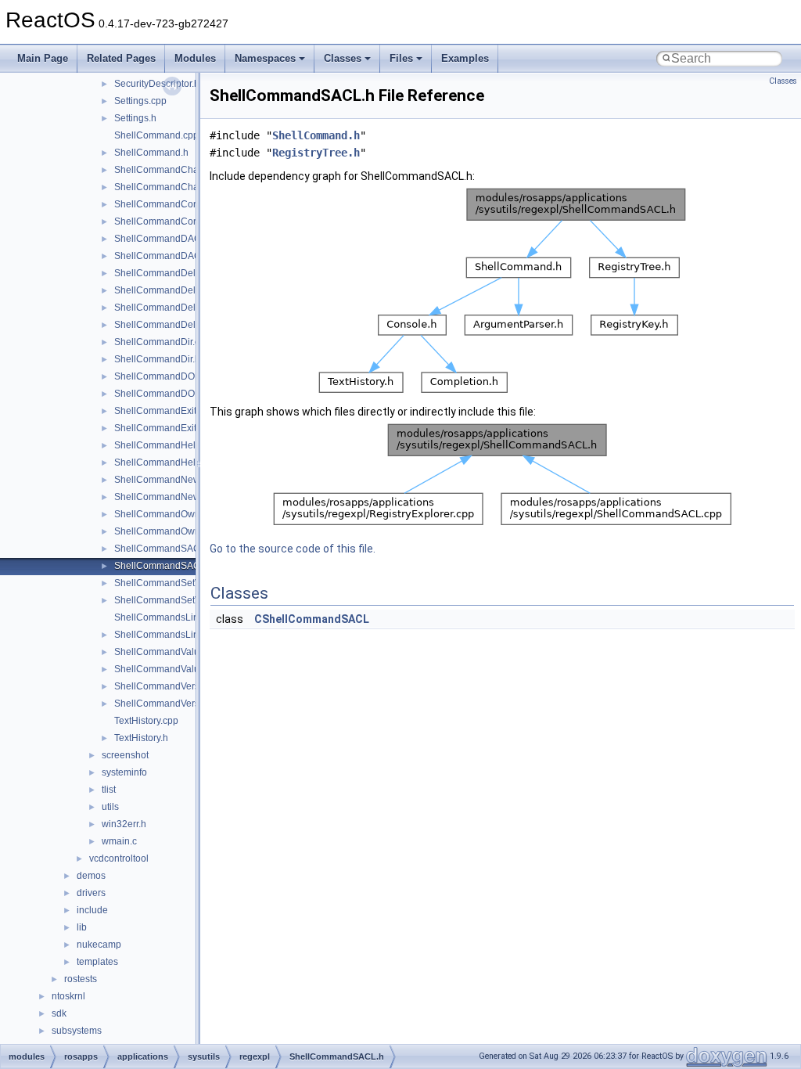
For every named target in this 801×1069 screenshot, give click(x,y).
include (92, 910)
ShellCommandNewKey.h (169, 496)
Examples (465, 58)
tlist (109, 789)
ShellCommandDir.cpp (162, 342)
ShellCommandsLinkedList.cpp (180, 617)
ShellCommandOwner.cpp (170, 514)
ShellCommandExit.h (159, 428)
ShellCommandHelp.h (161, 462)
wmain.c (119, 841)
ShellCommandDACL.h (164, 255)
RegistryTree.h (316, 152)
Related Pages (121, 58)
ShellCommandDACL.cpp (169, 238)
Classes (342, 58)
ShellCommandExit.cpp (164, 410)
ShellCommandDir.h (157, 359)
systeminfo (124, 772)
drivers (91, 892)
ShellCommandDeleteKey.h (173, 290)
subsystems (77, 1030)
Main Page (42, 58)
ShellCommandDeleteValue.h (177, 324)
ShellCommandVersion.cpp (172, 686)
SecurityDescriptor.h (156, 83)
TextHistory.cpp (146, 720)
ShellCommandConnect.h (169, 221)
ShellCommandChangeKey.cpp (181, 169)
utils (110, 806)
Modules (195, 58)
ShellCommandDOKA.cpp (169, 376)
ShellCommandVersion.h (167, 703)
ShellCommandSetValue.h (170, 600)
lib (82, 927)
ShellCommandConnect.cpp (174, 204)
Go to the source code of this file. (292, 548)
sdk (59, 1013)
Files (401, 58)
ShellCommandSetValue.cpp (175, 583)
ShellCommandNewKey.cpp (174, 479)
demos (91, 875)
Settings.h (135, 118)
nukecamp (99, 944)
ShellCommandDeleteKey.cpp (178, 273)
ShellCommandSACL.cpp (169, 548)
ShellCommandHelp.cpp (166, 445)
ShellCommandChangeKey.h (176, 187)
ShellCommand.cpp (156, 135)
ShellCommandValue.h (163, 669)
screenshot (125, 755)
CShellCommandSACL (311, 619)
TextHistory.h (141, 737)
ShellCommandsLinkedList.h (175, 634)
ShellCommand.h (151, 152)
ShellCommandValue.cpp (168, 651)
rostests (80, 979)
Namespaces (265, 58)
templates (97, 961)
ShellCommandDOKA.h (164, 393)
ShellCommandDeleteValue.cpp (182, 307)
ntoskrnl (68, 996)
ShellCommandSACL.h (164, 565)
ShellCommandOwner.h (165, 531)
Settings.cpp (140, 100)
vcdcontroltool (119, 858)
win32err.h (124, 824)
